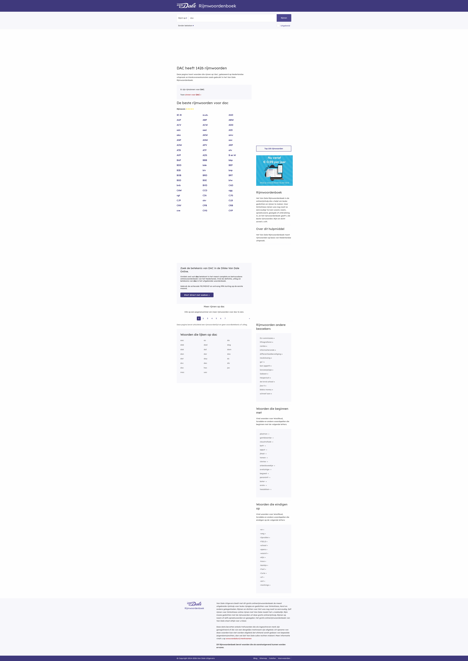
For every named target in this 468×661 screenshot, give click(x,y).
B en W (232, 155)
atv (230, 150)
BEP (231, 165)
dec (205, 363)
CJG (231, 195)
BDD (179, 165)
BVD (205, 185)
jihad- (262, 453)
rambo (263, 346)
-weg (262, 533)
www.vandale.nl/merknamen (239, 638)
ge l (261, 362)
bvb (179, 185)
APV (205, 145)
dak (182, 349)
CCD (205, 190)
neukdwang (265, 358)
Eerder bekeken (185, 25)
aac (182, 340)
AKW (205, 135)
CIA (205, 195)
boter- (262, 481)
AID (231, 130)
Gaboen (263, 374)
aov (230, 140)
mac (182, 372)
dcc (182, 363)
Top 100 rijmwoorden (273, 148)
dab (182, 345)
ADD (231, 125)
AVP (179, 155)
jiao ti (262, 386)
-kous (262, 561)
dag (229, 345)
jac (228, 368)
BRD (205, 175)
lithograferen (266, 342)
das (228, 354)
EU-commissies (266, 338)
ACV (179, 125)
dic (228, 363)
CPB (205, 205)
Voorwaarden (284, 658)
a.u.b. (205, 115)
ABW (231, 120)
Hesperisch (264, 378)
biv (204, 170)
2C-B (179, 115)
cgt (178, 195)
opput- (263, 450)
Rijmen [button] (284, 18)
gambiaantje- (266, 438)
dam (229, 349)
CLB (231, 200)
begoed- (263, 473)
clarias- (263, 461)
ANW (205, 140)
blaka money (266, 389)
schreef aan (265, 393)
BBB (205, 160)
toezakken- (265, 489)
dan (182, 354)
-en (261, 529)
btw (231, 180)
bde (205, 165)
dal (205, 349)
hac (205, 368)
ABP (205, 120)
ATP (205, 150)
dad (205, 345)
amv (231, 135)
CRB (231, 205)
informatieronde (267, 350)
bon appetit (265, 366)
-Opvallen (264, 537)
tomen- (263, 457)
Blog (255, 658)
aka (179, 135)
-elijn (262, 557)
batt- (262, 445)
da (228, 340)
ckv (204, 200)
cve (178, 210)
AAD (231, 115)
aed (205, 130)
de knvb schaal (266, 381)
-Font (262, 569)
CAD (231, 185)
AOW (179, 145)
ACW (205, 125)
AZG (205, 155)
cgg (230, 190)
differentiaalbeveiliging (270, 354)
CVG (205, 210)
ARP (231, 145)
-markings (264, 585)
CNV (179, 205)
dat (182, 358)
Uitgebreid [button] (285, 26)
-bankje (263, 565)
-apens (263, 549)
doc (182, 368)
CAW (179, 190)
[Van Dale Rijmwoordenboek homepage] (188, 6)
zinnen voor (192, 95)
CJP (179, 200)
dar (205, 354)
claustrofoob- (266, 442)
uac (205, 372)
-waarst (263, 553)
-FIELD (263, 541)
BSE (205, 180)
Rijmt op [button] (182, 18)
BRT (231, 175)
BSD (179, 180)
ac (205, 340)
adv (179, 130)
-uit (261, 577)
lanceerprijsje (266, 370)
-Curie (262, 573)
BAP (179, 160)
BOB (179, 175)
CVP (231, 210)
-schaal (263, 545)
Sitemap (263, 658)
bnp (231, 170)
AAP (179, 120)
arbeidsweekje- (267, 465)
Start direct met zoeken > (197, 295)
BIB (179, 170)
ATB (179, 150)
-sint (262, 581)
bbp (231, 160)
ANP (179, 140)
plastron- (264, 434)
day (205, 358)
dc (228, 358)
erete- (262, 485)
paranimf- (264, 477)
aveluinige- (265, 469)
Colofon (272, 658)
